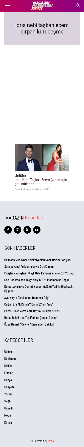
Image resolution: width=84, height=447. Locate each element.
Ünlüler (21, 176)
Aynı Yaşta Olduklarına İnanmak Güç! (26, 298)
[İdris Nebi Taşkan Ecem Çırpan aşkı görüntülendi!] (42, 157)
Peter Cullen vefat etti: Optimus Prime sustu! (32, 311)
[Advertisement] (42, 89)
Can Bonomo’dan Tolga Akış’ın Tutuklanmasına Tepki (36, 280)
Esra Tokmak (23, 189)
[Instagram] (18, 230)
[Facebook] (8, 230)
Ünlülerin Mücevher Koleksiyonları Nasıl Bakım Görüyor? (38, 260)
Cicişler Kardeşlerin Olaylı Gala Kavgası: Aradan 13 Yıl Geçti (39, 273)
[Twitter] (27, 230)
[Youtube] (37, 230)
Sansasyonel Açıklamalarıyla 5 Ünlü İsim (29, 267)
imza (51, 441)
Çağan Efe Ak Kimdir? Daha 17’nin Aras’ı (29, 304)
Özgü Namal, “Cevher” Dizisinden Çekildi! (29, 324)
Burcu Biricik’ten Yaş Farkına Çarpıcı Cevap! (30, 318)
